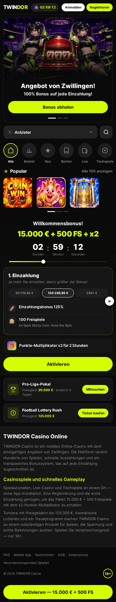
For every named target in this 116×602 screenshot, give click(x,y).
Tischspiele (105, 161)
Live (85, 161)
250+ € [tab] (91, 293)
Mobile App (22, 555)
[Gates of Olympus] (85, 192)
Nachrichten (44, 555)
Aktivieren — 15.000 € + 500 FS (58, 592)
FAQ (6, 555)
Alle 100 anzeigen (97, 171)
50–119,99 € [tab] (24, 293)
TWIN (15, 7)
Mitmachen (95, 389)
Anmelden (73, 7)
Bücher (66, 161)
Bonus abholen (58, 107)
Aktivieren (58, 364)
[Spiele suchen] (106, 132)
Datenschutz (78, 555)
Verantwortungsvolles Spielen (26, 563)
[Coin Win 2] (18, 192)
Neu (48, 161)
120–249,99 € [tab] (58, 293)
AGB (61, 555)
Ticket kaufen (93, 413)
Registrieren (99, 7)
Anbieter (23, 132)
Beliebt (29, 161)
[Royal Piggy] (52, 192)
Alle (11, 161)
